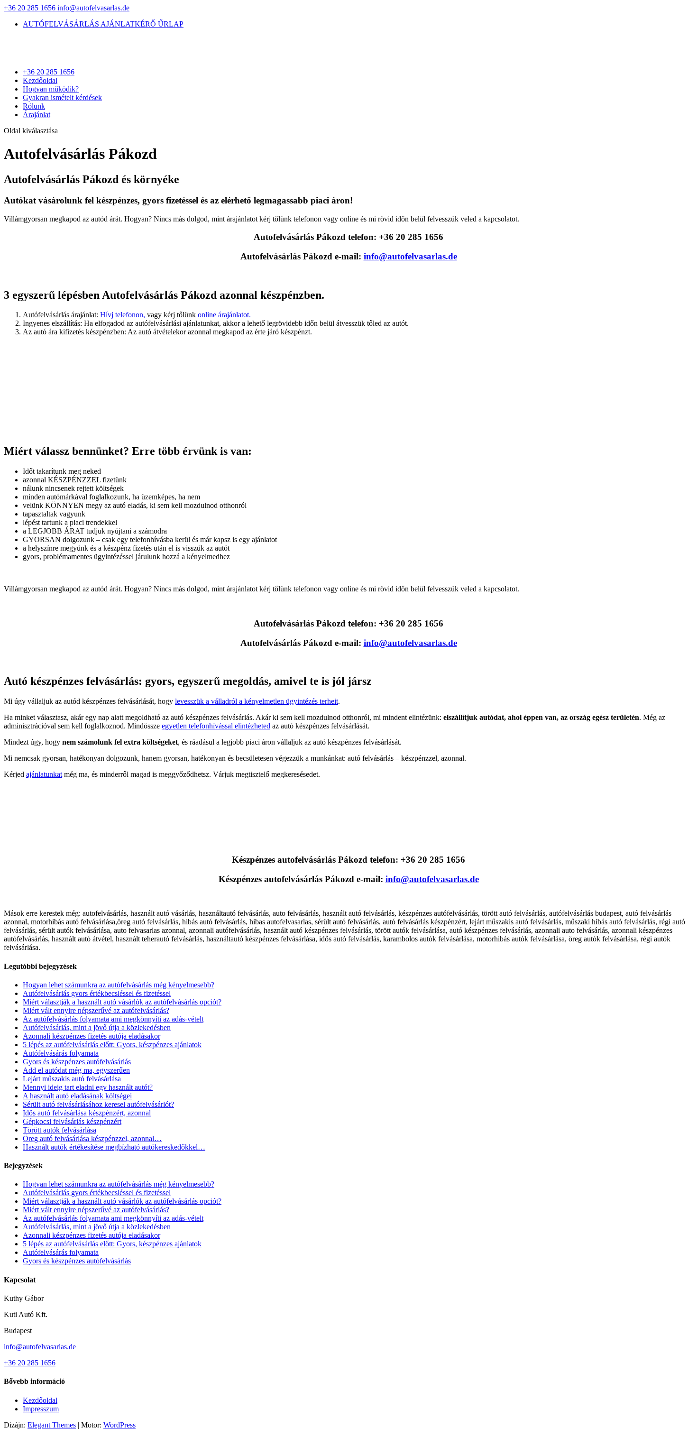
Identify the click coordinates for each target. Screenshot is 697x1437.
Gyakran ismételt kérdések (62, 97)
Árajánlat (36, 115)
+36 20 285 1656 (30, 8)
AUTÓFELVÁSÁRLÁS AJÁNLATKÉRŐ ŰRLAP (103, 24)
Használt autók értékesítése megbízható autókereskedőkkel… (114, 1147)
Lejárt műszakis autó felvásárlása (72, 1079)
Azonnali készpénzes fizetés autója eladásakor (91, 1036)
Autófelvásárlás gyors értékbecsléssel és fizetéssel (97, 993)
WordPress (119, 1425)
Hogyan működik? (51, 89)
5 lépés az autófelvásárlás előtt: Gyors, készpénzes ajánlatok (112, 1045)
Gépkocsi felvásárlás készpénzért (72, 1121)
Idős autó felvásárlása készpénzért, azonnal (87, 1113)
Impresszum (41, 1409)
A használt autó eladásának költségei (77, 1096)
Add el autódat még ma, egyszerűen (76, 1070)
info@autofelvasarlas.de (40, 1347)
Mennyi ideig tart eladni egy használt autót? (88, 1087)
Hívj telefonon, (122, 315)
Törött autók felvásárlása (59, 1130)
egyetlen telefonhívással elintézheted (216, 726)
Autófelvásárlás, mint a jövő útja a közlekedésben (97, 1027)
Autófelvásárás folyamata (61, 1053)
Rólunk (34, 106)
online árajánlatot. (223, 315)
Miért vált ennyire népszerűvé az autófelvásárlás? (96, 1010)
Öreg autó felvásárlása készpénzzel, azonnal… (92, 1138)
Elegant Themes (52, 1425)
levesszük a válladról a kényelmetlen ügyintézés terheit (256, 701)
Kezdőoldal (40, 80)
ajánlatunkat (44, 774)
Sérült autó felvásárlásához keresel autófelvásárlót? (98, 1104)
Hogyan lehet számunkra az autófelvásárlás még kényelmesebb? (118, 985)
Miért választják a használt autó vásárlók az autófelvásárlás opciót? (122, 1002)
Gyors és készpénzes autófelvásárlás (77, 1062)
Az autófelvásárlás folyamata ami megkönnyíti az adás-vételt (113, 1019)
